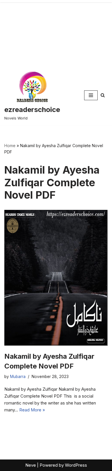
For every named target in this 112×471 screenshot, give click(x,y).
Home (10, 145)
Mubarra (18, 376)
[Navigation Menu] (91, 95)
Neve (30, 465)
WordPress (76, 465)
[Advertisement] (56, 32)
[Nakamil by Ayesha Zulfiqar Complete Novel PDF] (56, 278)
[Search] (103, 95)
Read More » (32, 410)
